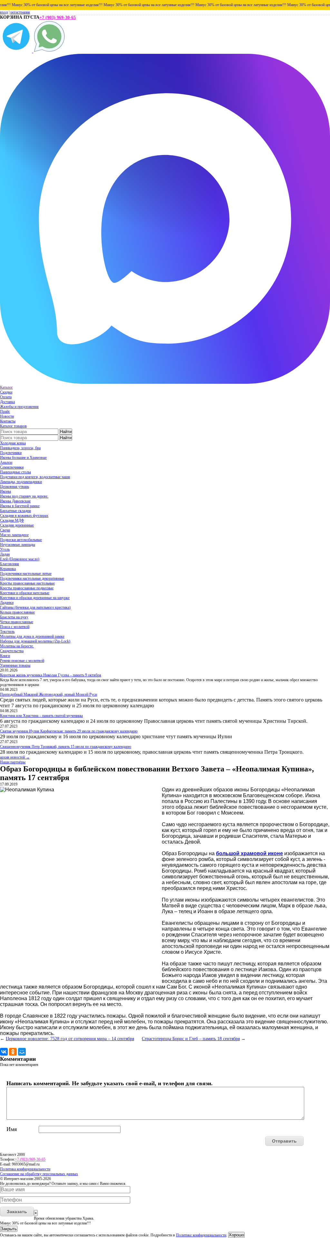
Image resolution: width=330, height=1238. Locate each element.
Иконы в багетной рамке (20, 506)
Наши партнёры (12, 762)
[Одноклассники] (13, 1052)
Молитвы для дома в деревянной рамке (32, 636)
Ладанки (7, 602)
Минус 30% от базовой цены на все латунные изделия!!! (45, 5)
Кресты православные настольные (27, 583)
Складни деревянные (17, 525)
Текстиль (7, 631)
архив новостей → (15, 757)
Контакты (7, 421)
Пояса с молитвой (14, 626)
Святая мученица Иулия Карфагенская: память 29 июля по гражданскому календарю (69, 731)
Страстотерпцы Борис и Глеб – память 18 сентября (191, 1038)
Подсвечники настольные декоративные (32, 578)
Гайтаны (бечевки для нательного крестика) (35, 607)
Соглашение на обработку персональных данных (39, 1174)
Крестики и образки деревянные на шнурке (35, 597)
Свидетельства (12, 651)
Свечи (5, 530)
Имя (11, 1129)
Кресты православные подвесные (26, 588)
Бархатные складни (15, 510)
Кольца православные (17, 612)
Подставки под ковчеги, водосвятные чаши (35, 477)
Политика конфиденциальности (25, 1169)
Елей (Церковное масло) (19, 559)
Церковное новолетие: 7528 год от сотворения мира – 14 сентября (70, 1038)
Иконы (5, 491)
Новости (7, 416)
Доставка (7, 402)
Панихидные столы (15, 472)
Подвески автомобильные (21, 539)
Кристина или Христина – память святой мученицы (41, 715)
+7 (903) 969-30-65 (57, 17)
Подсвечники (11, 452)
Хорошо (236, 1235)
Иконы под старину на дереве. (24, 496)
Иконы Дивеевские (15, 501)
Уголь (5, 549)
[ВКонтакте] (4, 1052)
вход (4, 12)
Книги (5, 655)
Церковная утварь (14, 486)
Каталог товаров (13, 426)
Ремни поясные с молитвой (22, 660)
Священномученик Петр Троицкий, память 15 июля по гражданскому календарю (65, 746)
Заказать (17, 1211)
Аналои (6, 462)
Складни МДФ (12, 520)
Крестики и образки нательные (24, 593)
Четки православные (16, 622)
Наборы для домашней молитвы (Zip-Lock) (35, 641)
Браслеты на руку (14, 617)
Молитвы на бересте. (17, 646)
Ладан (5, 554)
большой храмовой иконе (249, 853)
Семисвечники (12, 467)
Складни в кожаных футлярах (24, 515)
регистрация (20, 12)
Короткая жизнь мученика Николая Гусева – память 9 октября (50, 675)
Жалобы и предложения (19, 406)
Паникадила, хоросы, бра (20, 448)
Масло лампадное (14, 535)
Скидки (6, 392)
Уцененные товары (15, 665)
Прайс (5, 411)
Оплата (6, 397)
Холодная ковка (13, 443)
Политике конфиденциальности (201, 1235)
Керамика (8, 568)
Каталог (6, 387)
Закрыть (9, 1228)
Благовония (9, 564)
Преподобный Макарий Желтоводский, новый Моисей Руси (48, 694)
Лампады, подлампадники (21, 481)
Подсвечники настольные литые (26, 573)
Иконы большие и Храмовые (23, 457)
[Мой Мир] (22, 1052)
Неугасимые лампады (17, 544)
